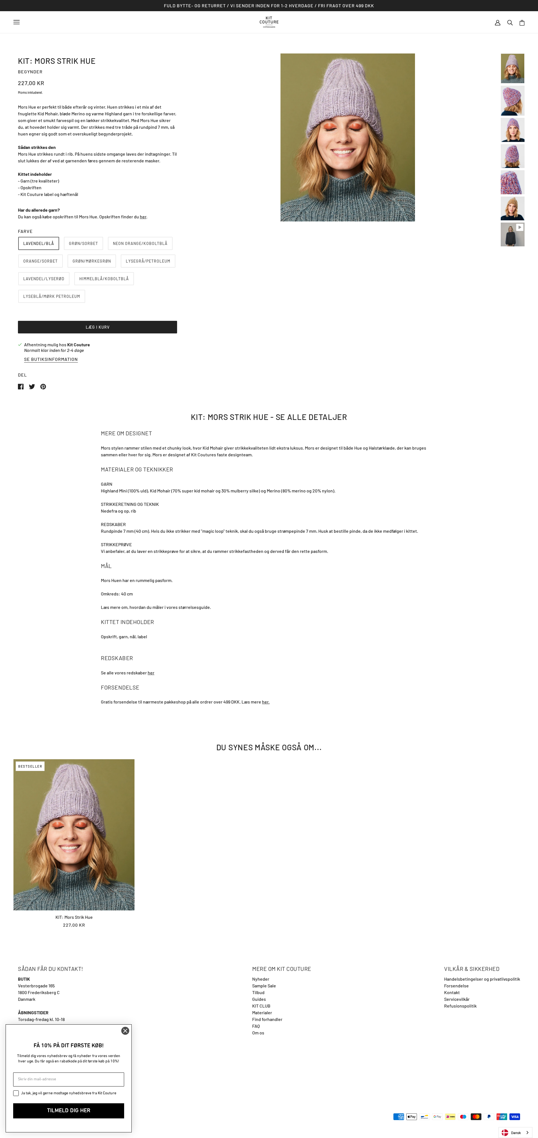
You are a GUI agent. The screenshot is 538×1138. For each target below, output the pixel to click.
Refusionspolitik (460, 1005)
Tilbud (258, 992)
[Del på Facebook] (21, 386)
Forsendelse (456, 985)
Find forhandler (267, 1019)
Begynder (30, 71)
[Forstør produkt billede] (347, 137)
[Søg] (510, 22)
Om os (258, 1032)
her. (266, 701)
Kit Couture (78, 344)
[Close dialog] (125, 1031)
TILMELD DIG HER (68, 1111)
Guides (259, 999)
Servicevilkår (457, 999)
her (143, 216)
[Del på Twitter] (32, 386)
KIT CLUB (261, 1005)
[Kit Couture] (269, 21)
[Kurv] (522, 22)
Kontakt (452, 992)
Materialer (262, 1012)
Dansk (516, 1132)
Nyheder (260, 979)
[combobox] (515, 1132)
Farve (25, 231)
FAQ (256, 1026)
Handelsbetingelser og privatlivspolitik (482, 979)
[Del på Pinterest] (43, 386)
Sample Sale (264, 985)
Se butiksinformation (51, 359)
